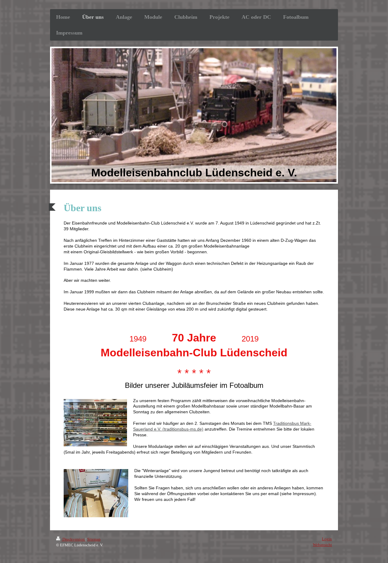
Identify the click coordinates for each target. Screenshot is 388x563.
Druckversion (73, 539)
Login (327, 539)
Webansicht (322, 544)
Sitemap (94, 539)
